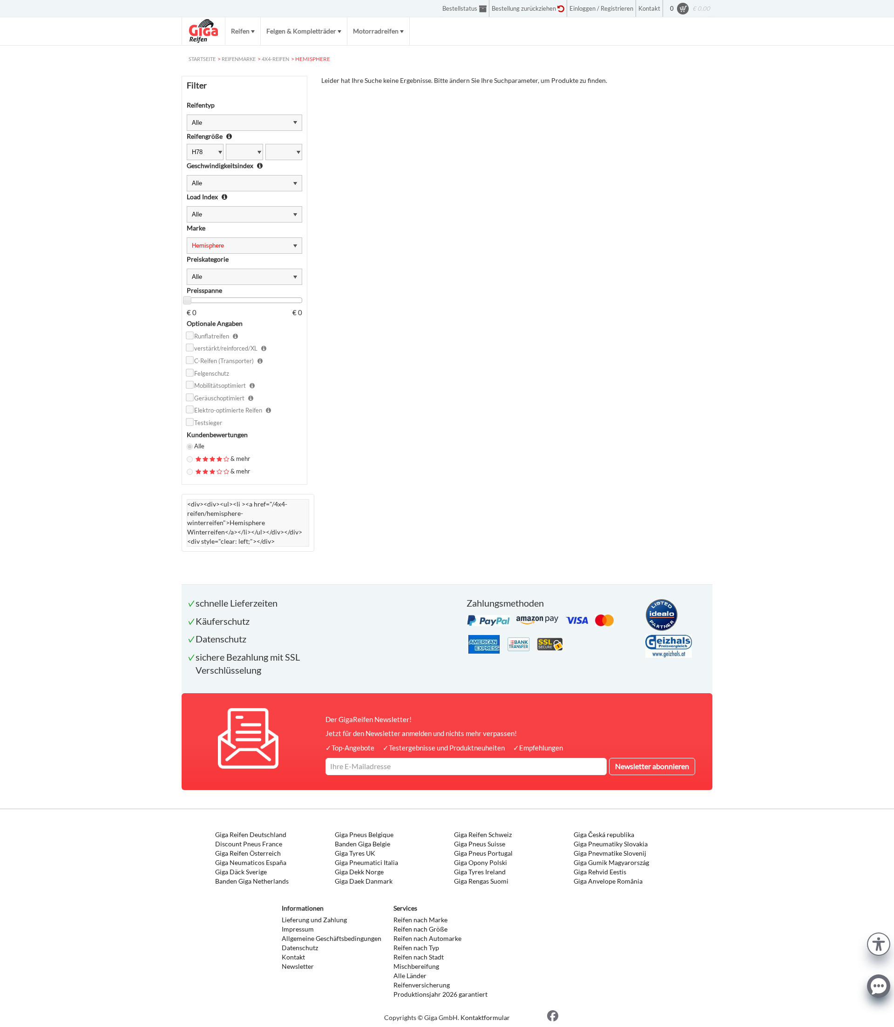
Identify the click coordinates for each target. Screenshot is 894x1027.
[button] (878, 943)
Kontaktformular (485, 1017)
